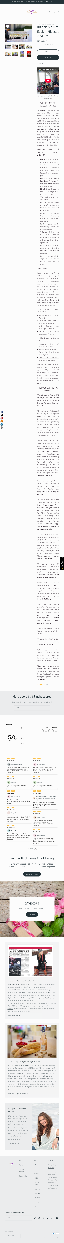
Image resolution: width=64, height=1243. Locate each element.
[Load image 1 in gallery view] (8, 47)
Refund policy (23, 1176)
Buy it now (48, 58)
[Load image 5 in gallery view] (8, 54)
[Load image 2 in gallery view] (15, 47)
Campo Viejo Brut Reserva (49, 352)
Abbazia (41, 349)
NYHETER (36, 1202)
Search (21, 1165)
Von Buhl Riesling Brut (46, 315)
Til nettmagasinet (32, 874)
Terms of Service (22, 1170)
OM (34, 1169)
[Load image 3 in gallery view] (22, 47)
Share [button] (41, 63)
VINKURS (36, 1174)
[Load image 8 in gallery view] (29, 54)
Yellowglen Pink (45, 344)
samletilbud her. (50, 305)
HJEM (35, 1165)
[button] (6, 12)
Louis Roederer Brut (49, 326)
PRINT (35, 1206)
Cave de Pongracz (49, 357)
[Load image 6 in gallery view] (15, 54)
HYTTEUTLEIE (37, 1198)
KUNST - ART (37, 1189)
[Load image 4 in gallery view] (29, 47)
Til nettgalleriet (13, 1015)
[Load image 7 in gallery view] (22, 54)
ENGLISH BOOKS (36, 1184)
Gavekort (32, 914)
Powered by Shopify (55, 1237)
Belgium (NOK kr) (11, 1236)
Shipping (46, 44)
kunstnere (20, 1124)
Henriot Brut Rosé (49, 331)
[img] (41, 684)
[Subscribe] (48, 708)
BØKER (36, 1178)
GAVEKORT (44, 137)
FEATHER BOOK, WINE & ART (44, 1237)
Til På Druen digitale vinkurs (17, 1094)
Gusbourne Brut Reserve (49, 321)
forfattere (11, 1124)
